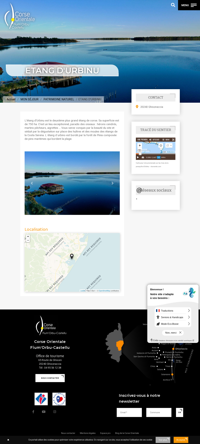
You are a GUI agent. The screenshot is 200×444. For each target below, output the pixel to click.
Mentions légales (88, 433)
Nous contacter (50, 378)
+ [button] (28, 236)
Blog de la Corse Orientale (127, 433)
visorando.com (156, 166)
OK (179, 412)
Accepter (181, 440)
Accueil (11, 99)
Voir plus (163, 440)
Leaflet (82, 290)
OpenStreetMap (104, 290)
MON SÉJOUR (29, 99)
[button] (32, 183)
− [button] (28, 240)
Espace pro (105, 433)
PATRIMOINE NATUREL (58, 99)
